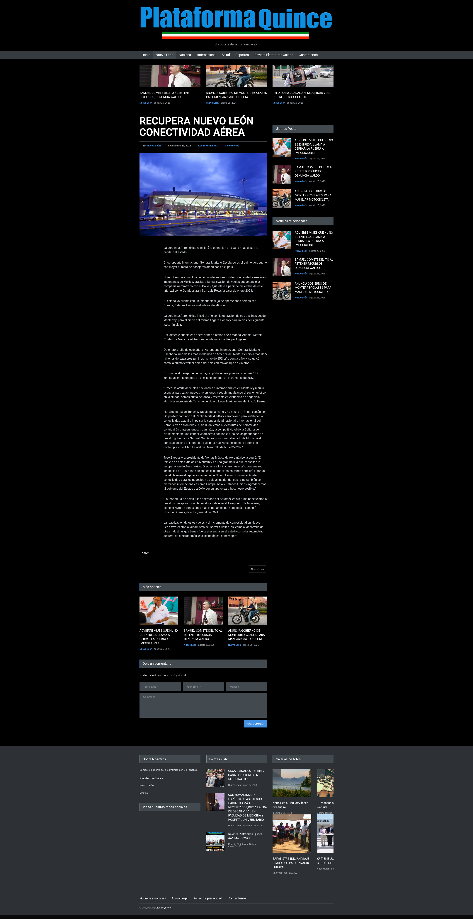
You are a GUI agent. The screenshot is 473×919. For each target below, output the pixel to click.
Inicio (146, 55)
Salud (226, 55)
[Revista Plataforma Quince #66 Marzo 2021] (215, 841)
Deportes (242, 55)
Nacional (185, 55)
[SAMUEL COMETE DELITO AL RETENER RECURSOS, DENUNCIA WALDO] (169, 76)
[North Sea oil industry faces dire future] (292, 783)
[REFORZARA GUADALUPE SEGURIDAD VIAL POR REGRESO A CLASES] (303, 76)
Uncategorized (324, 813)
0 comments (232, 145)
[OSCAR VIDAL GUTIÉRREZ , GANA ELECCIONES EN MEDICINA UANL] (215, 778)
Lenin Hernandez (208, 145)
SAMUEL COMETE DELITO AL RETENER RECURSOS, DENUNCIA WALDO (203, 635)
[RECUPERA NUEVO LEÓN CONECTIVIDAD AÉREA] (203, 194)
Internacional (206, 55)
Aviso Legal (180, 898)
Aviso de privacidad (208, 898)
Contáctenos (308, 55)
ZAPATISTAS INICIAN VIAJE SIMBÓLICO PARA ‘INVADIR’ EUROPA (291, 863)
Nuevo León (164, 55)
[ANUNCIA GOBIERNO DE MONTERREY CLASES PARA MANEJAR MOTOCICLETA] (236, 76)
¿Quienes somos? (152, 898)
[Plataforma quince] (236, 33)
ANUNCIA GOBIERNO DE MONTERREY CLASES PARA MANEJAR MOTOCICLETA (246, 635)
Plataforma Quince (161, 907)
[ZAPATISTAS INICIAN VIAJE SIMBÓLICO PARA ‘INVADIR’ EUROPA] (292, 833)
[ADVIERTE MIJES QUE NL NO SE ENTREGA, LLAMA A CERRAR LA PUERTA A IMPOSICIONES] (158, 611)
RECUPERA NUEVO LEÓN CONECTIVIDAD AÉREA (196, 126)
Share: (144, 553)
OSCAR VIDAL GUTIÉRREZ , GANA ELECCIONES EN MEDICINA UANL (246, 775)
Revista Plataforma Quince (273, 55)
